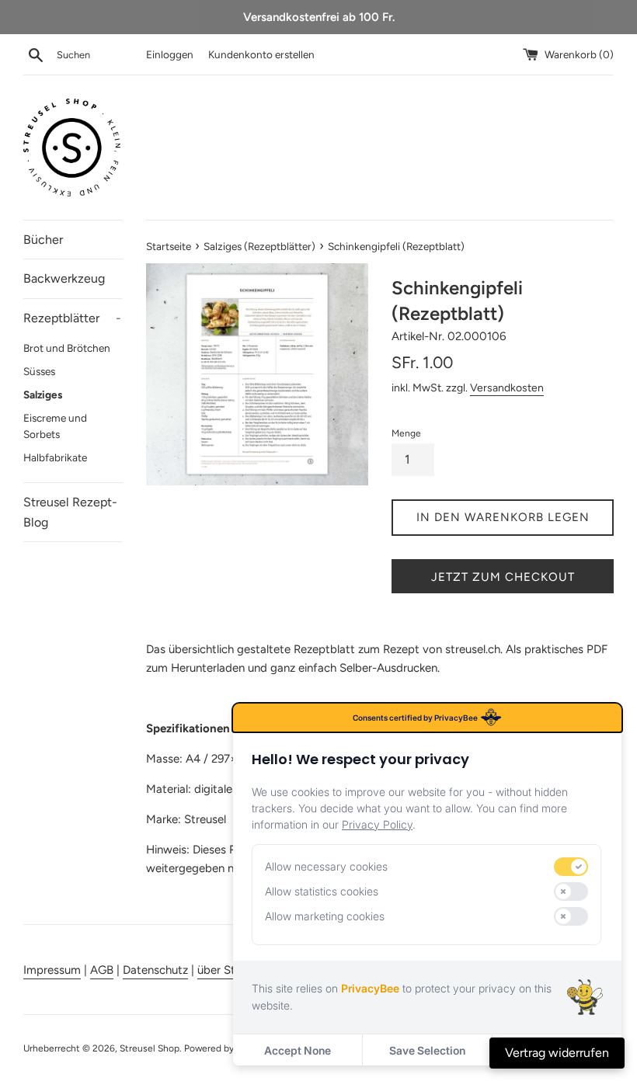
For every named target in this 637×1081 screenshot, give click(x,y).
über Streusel (231, 970)
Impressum (52, 970)
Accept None (297, 1050)
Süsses (39, 371)
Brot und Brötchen (66, 348)
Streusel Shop (149, 1048)
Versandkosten (507, 387)
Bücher (43, 239)
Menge (406, 433)
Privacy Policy (377, 824)
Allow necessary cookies (326, 866)
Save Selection (427, 1050)
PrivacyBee (370, 988)
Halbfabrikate (55, 457)
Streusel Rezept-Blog (70, 512)
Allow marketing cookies (325, 916)
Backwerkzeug (64, 278)
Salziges (42, 394)
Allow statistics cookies (321, 891)
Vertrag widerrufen (557, 1052)
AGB (101, 970)
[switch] (571, 866)
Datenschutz (155, 970)
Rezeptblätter (72, 318)
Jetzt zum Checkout (503, 577)
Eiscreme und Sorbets (55, 426)
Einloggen (169, 54)
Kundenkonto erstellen (261, 54)
